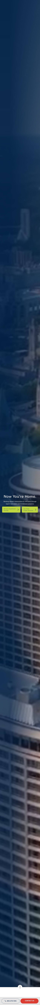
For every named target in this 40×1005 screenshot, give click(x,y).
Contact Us (29, 1001)
